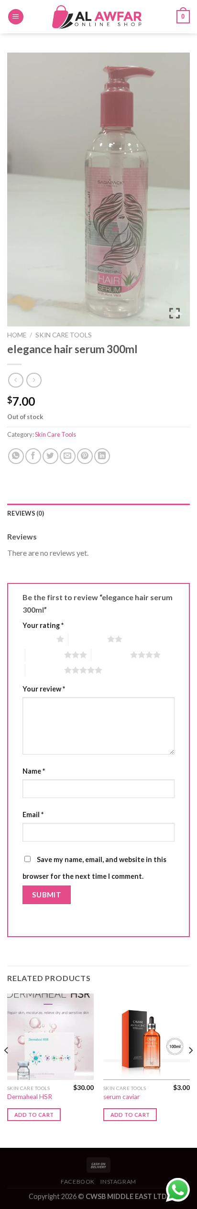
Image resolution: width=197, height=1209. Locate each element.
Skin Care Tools (63, 335)
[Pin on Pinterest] (85, 456)
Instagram (118, 1181)
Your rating (43, 625)
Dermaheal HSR (29, 1097)
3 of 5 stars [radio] (44, 654)
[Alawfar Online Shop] (98, 16)
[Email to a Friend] (68, 456)
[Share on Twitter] (50, 456)
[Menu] (15, 17)
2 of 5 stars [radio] (87, 639)
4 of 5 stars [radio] (110, 654)
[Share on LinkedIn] (102, 456)
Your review (43, 689)
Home (16, 335)
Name (33, 771)
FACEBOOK (78, 1181)
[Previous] (6, 1070)
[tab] (98, 513)
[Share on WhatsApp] (16, 456)
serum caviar (121, 1097)
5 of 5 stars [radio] (44, 670)
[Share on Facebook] (33, 456)
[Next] (190, 1070)
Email (33, 814)
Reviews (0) (25, 513)
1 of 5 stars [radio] (37, 639)
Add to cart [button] (34, 1115)
